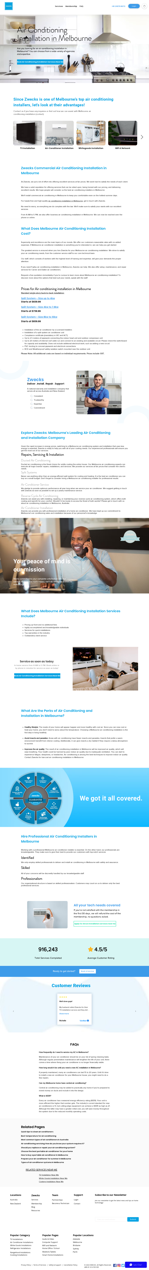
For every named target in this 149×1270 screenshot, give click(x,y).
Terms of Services (39, 1265)
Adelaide (76, 1239)
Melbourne (77, 1242)
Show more (28, 1016)
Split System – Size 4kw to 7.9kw (39, 307)
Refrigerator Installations (20, 1248)
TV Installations (16, 1239)
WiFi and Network (49, 1245)
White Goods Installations (20, 1245)
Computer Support (50, 1242)
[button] (59, 6)
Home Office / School (51, 1248)
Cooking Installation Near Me (51, 1182)
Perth (75, 1252)
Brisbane (76, 1245)
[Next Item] (142, 137)
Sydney (76, 1248)
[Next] (135, 1011)
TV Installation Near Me (49, 1175)
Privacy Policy (26, 1265)
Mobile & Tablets (49, 1252)
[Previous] (13, 1011)
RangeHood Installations (20, 1252)
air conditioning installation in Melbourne (65, 201)
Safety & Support (55, 1265)
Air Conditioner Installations (21, 1242)
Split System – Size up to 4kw (38, 298)
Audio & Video (48, 1239)
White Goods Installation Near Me (53, 1178)
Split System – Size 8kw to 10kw (39, 316)
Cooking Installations (18, 1255)
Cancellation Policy (70, 1265)
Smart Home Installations (52, 1255)
